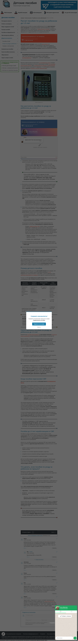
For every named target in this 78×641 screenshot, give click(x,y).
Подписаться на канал (39, 324)
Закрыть (39, 327)
